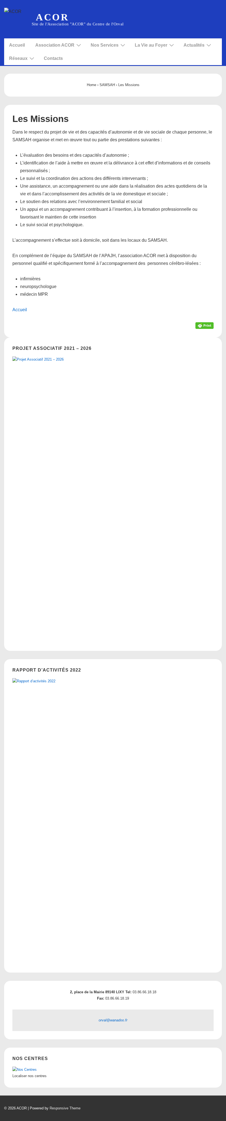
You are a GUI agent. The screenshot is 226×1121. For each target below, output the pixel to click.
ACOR (52, 17)
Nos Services (105, 45)
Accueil (17, 45)
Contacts (53, 58)
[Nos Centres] (24, 1069)
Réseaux (18, 58)
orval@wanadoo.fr (113, 1020)
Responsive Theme (65, 1108)
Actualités (194, 45)
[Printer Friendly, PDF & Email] (204, 325)
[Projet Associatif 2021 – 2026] (113, 498)
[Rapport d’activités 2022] (113, 820)
